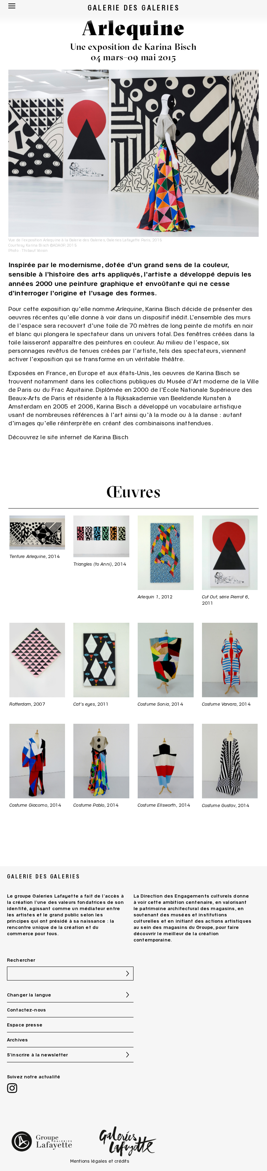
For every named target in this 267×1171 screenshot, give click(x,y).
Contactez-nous (26, 1010)
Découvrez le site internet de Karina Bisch (68, 436)
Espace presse (24, 1024)
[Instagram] (12, 1089)
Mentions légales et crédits (99, 1161)
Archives (17, 1039)
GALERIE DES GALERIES (134, 7)
